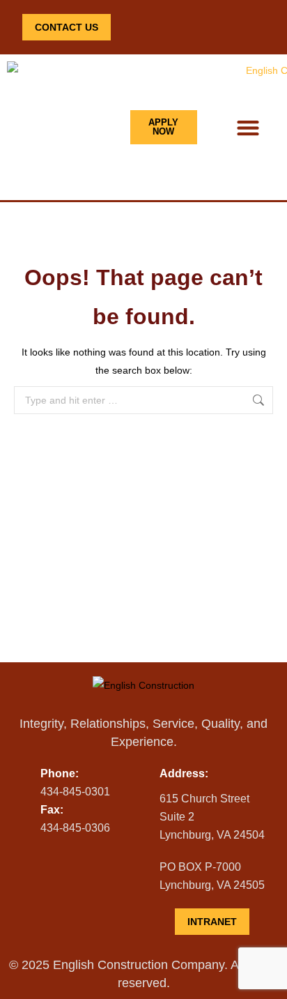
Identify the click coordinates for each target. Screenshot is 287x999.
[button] (247, 127)
